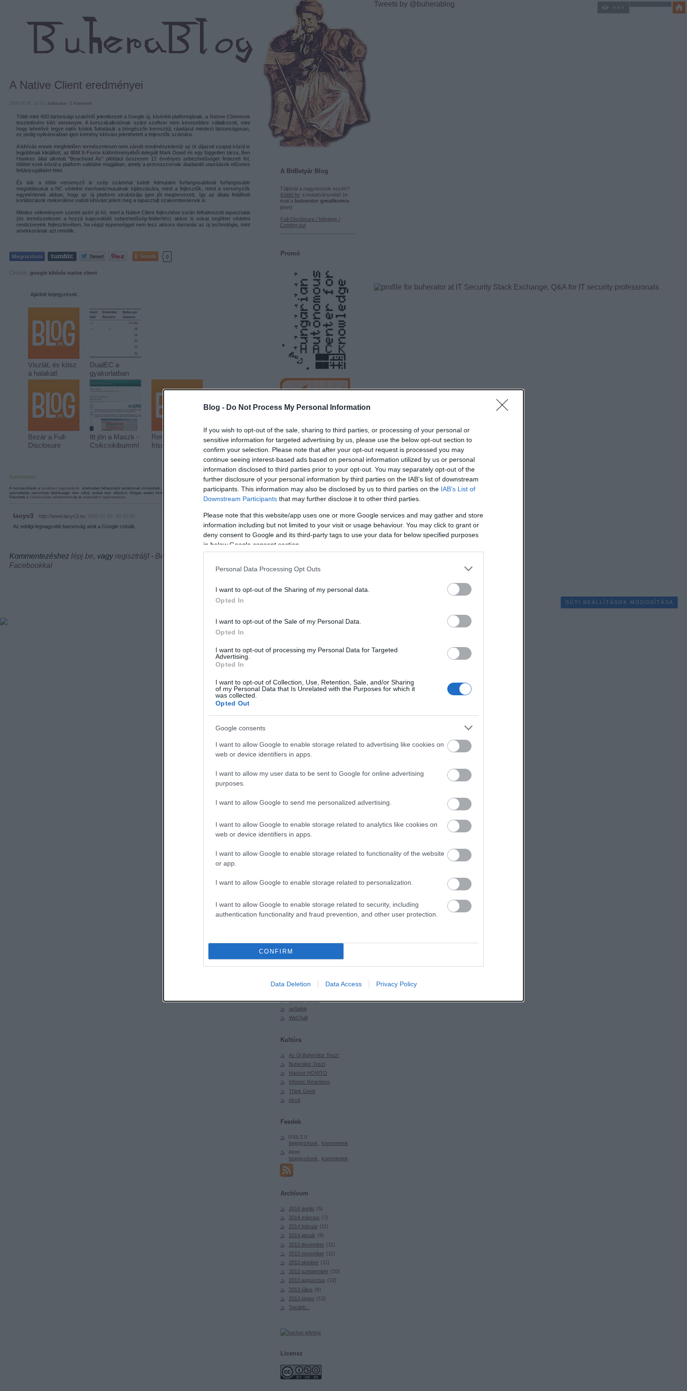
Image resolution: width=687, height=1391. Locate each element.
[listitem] (343, 569)
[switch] (459, 589)
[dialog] (343, 695)
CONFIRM (276, 951)
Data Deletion (291, 984)
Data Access (343, 984)
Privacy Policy (396, 984)
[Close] (505, 408)
